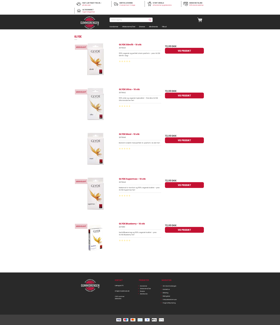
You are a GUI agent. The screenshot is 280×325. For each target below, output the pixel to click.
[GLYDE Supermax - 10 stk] (95, 198)
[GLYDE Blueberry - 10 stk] (95, 243)
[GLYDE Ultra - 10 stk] (95, 109)
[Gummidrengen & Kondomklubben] (89, 22)
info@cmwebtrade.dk (122, 291)
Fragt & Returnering (169, 303)
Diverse (142, 291)
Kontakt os (166, 289)
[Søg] (150, 20)
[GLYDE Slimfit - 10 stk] (95, 64)
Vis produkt (184, 50)
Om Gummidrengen (169, 286)
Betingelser (166, 296)
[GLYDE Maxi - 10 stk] (95, 154)
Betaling (165, 293)
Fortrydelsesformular (170, 299)
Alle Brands (144, 294)
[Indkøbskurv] (199, 19)
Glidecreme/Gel (145, 289)
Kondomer (143, 286)
